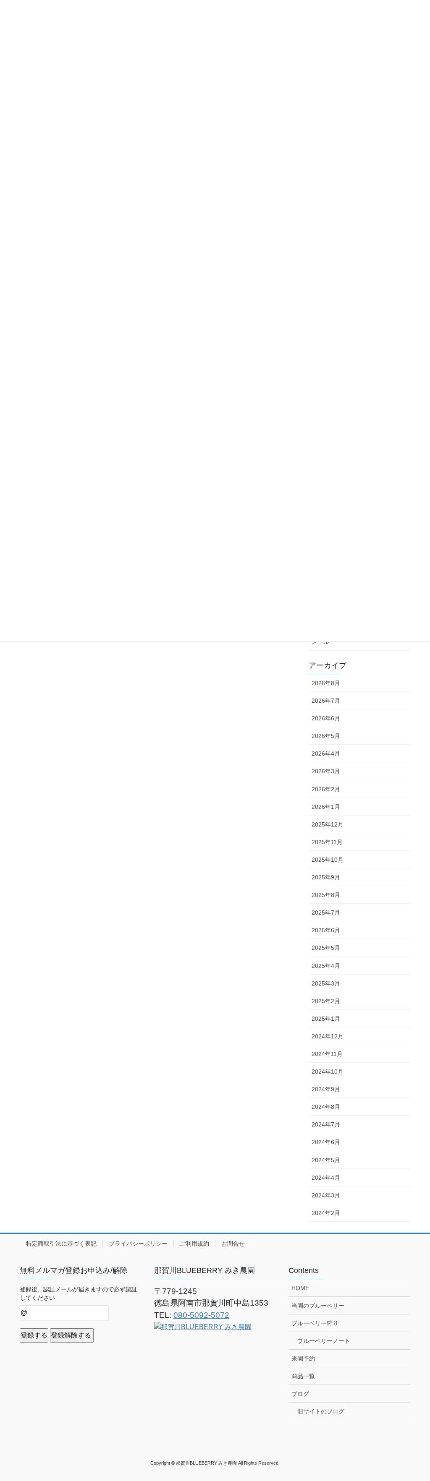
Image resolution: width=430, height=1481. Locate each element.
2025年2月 (326, 1001)
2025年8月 (326, 895)
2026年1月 (326, 806)
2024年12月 (327, 1036)
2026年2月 (326, 789)
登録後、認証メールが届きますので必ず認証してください (78, 1293)
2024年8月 (326, 1106)
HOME (300, 1288)
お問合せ (233, 1243)
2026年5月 (326, 736)
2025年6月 (326, 930)
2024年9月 (326, 1089)
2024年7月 (326, 1124)
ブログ (300, 1393)
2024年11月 (327, 1054)
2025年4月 (326, 965)
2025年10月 (327, 859)
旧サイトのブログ (320, 1411)
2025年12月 (327, 824)
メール (320, 642)
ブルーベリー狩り (314, 1323)
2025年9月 (326, 877)
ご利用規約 (194, 1243)
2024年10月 (327, 1071)
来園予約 (303, 1358)
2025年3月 (326, 983)
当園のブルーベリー (317, 1305)
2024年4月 (326, 1177)
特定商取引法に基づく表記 (61, 1243)
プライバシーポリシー (138, 1243)
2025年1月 (326, 1018)
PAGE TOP (412, 1429)
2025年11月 (327, 842)
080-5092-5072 (201, 1315)
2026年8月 (326, 683)
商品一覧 (303, 1376)
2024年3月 (326, 1195)
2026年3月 (326, 771)
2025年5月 (326, 947)
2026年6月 (326, 718)
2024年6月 (326, 1142)
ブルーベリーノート (323, 1341)
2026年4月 (326, 753)
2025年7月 (326, 912)
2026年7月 (326, 700)
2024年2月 (326, 1213)
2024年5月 (326, 1160)
